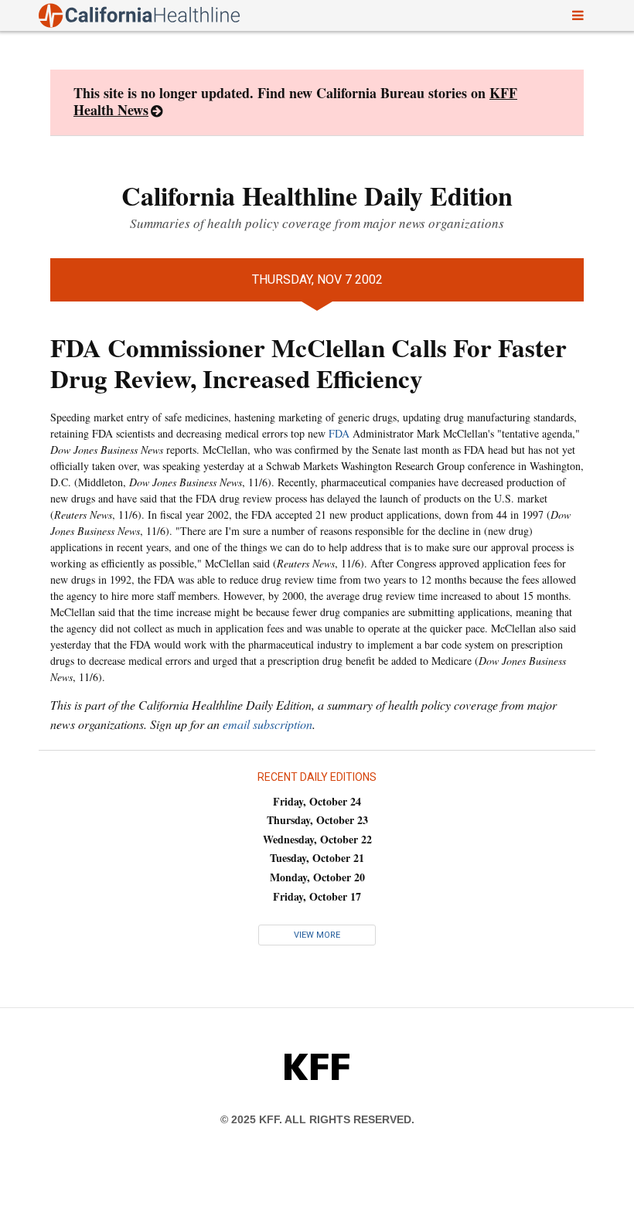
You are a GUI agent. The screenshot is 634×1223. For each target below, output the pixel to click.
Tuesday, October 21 (317, 858)
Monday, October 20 (317, 877)
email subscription (267, 724)
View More (317, 935)
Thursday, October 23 (317, 820)
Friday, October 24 (317, 801)
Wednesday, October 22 (317, 839)
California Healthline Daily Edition (317, 195)
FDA (339, 433)
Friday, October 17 (317, 896)
